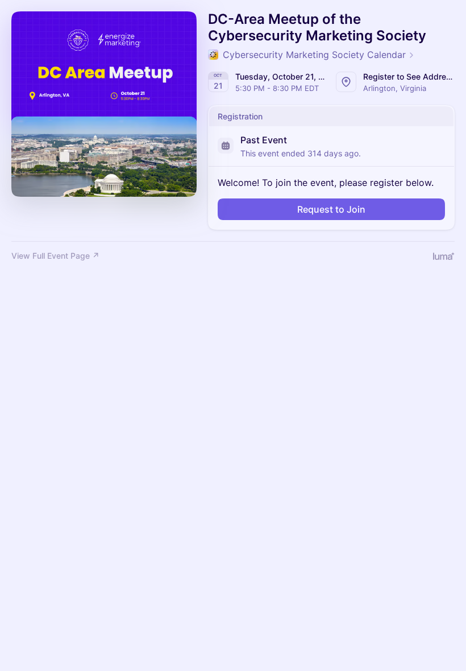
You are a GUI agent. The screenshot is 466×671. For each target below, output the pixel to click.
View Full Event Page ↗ (55, 255)
